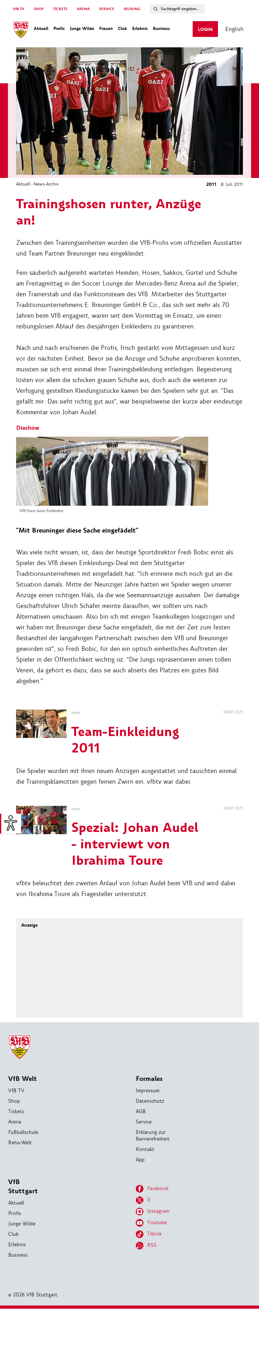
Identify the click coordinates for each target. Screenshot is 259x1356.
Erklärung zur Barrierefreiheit (153, 1135)
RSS (151, 1245)
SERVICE (106, 9)
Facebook (158, 1188)
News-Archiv (46, 184)
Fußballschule (23, 1132)
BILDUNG (132, 9)
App (140, 1159)
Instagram (158, 1211)
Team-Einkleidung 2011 (125, 740)
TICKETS (60, 9)
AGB (141, 1111)
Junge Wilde (21, 1223)
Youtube (157, 1222)
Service (144, 1121)
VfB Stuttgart (23, 1186)
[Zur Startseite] (21, 30)
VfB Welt (22, 1078)
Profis (14, 1213)
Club (13, 1234)
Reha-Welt (20, 1142)
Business (17, 1255)
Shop (14, 1101)
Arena (14, 1121)
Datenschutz (150, 1101)
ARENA (83, 9)
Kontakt (145, 1149)
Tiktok (154, 1233)
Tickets (16, 1111)
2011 (211, 184)
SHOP (39, 9)
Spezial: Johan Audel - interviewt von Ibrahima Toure (134, 844)
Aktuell (23, 184)
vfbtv (75, 712)
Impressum (148, 1090)
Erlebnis (17, 1244)
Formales (149, 1078)
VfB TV (18, 9)
